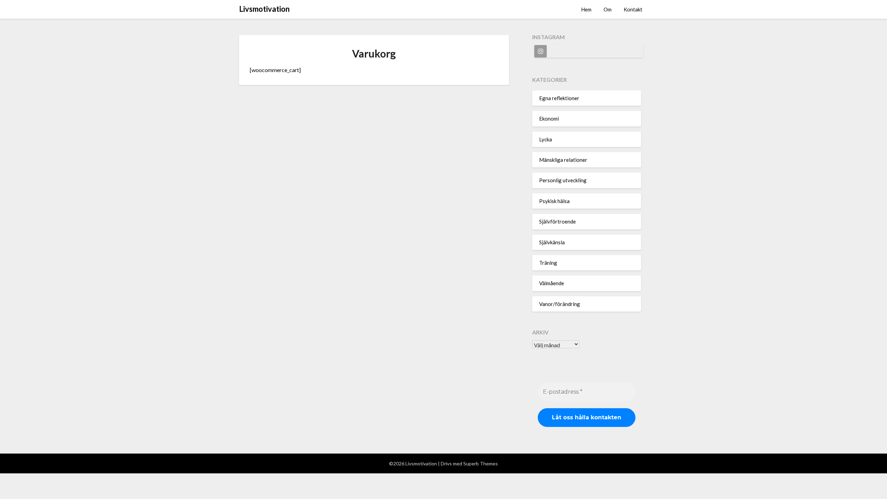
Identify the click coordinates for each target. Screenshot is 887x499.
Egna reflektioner (559, 98)
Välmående (551, 283)
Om (608, 9)
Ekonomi (549, 118)
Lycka (545, 139)
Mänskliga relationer (563, 160)
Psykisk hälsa (554, 201)
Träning (548, 263)
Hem (586, 9)
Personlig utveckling (563, 180)
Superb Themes (480, 463)
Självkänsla (552, 242)
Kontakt (633, 9)
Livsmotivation (264, 9)
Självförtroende (557, 221)
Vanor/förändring (559, 304)
